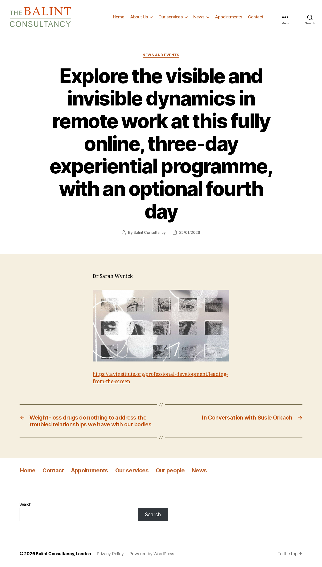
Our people (170, 470)
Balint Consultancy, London (63, 553)
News (198, 16)
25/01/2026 (189, 232)
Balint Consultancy (149, 232)
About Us (139, 16)
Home (118, 16)
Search (25, 504)
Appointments (228, 16)
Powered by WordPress (151, 553)
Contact (255, 16)
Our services (170, 16)
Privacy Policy (110, 553)
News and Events (161, 55)
